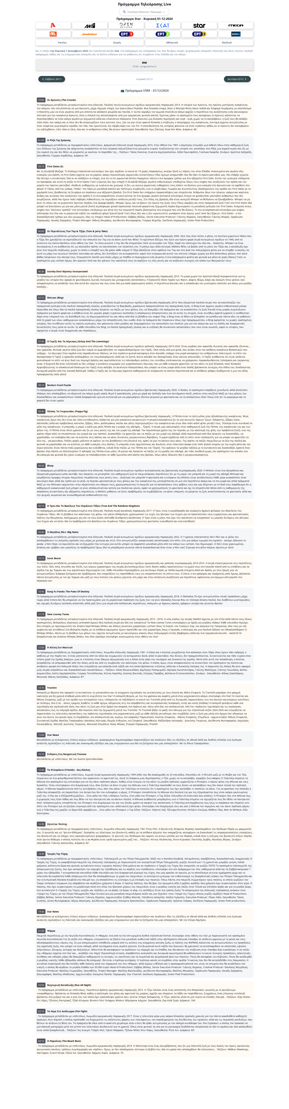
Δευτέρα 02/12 (236, 79)
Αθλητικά (172, 42)
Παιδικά (227, 42)
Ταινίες (62, 42)
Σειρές (117, 42)
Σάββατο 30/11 (53, 79)
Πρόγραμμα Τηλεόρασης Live (144, 4)
